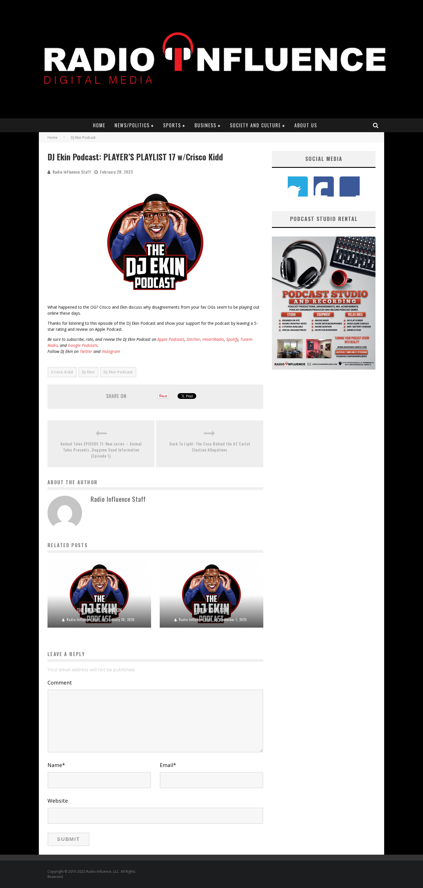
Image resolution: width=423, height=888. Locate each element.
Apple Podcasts (170, 339)
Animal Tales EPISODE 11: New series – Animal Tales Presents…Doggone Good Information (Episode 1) (101, 450)
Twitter (86, 351)
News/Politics (132, 125)
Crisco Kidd (62, 372)
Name (56, 765)
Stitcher (193, 339)
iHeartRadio (213, 339)
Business (205, 125)
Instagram (111, 351)
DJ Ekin (88, 372)
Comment (59, 682)
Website (57, 800)
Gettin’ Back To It (211, 610)
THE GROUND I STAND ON (99, 610)
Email (168, 765)
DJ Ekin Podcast (118, 372)
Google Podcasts (83, 345)
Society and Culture (255, 125)
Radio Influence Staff (72, 172)
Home (99, 125)
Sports (172, 125)
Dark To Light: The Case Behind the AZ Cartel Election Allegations (209, 447)
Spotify (232, 339)
